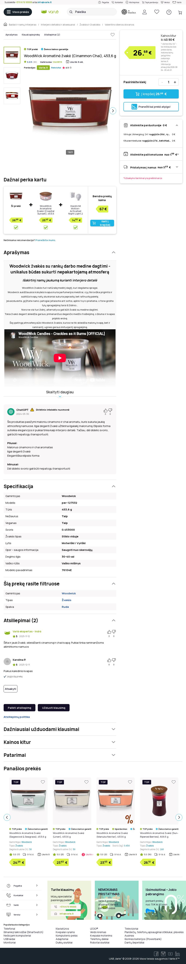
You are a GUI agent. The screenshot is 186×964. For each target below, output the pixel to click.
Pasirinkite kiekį (135, 82)
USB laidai (9, 939)
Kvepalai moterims (101, 935)
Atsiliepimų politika (17, 717)
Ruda (65, 607)
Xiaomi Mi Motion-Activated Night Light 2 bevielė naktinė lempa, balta (75, 212)
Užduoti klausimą (53, 708)
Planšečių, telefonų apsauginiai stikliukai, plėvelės (154, 932)
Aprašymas (11, 34)
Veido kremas (98, 932)
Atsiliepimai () (52, 34)
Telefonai (9, 928)
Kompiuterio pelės (67, 935)
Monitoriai (10, 942)
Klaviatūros (62, 928)
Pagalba (105, 2)
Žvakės (66, 600)
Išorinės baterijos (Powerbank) (143, 939)
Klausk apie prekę (31, 34)
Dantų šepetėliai (134, 942)
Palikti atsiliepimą (19, 708)
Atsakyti (10, 689)
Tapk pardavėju (151, 2)
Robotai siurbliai (99, 942)
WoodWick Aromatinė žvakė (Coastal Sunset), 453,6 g (45, 211)
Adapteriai (62, 939)
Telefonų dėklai (99, 939)
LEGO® (94, 928)
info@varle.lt (45, 2)
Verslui (167, 2)
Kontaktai (119, 2)
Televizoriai (131, 928)
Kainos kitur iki (168, 38)
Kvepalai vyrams (65, 932)
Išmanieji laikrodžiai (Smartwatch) (23, 932)
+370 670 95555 (23, 2)
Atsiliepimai (134, 2)
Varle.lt (43, 67)
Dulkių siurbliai (64, 942)
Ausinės (129, 935)
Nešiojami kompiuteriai (17, 935)
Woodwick (69, 593)
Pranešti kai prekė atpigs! (155, 107)
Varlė (179, 2)
